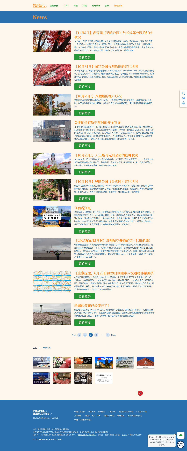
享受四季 (77, 415)
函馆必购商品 (109, 415)
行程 (76, 5)
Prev (73, 334)
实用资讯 (112, 411)
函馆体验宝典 (79, 411)
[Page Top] (180, 435)
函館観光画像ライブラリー (87, 435)
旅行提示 (118, 5)
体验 (85, 5)
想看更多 (84, 57)
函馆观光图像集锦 (68, 432)
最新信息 (120, 415)
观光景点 (96, 5)
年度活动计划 (141, 411)
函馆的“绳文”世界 (92, 415)
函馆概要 (54, 5)
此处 (92, 432)
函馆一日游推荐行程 (82, 419)
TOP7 (65, 5)
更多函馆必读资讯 (134, 415)
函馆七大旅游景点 (126, 411)
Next (113, 334)
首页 (35, 347)
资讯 (107, 5)
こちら (124, 435)
